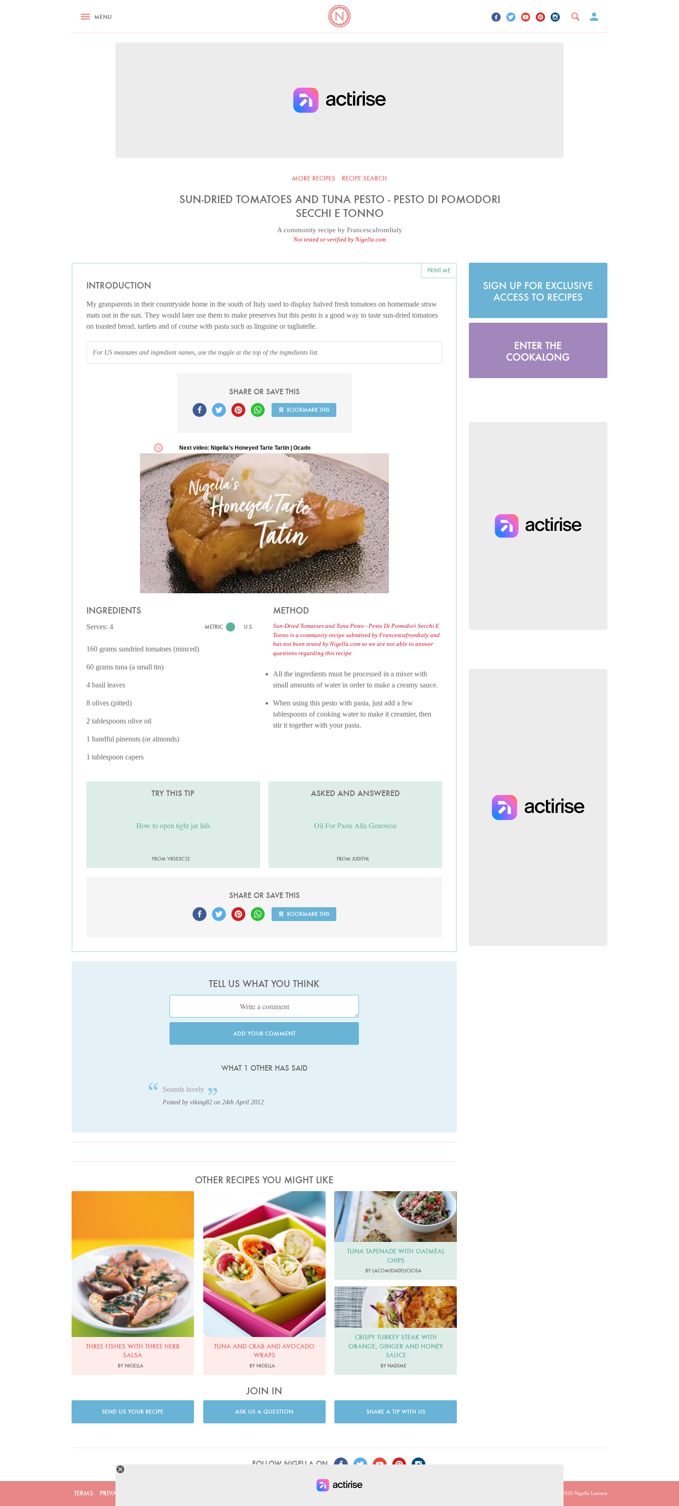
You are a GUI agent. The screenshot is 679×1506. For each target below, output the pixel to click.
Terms (83, 1493)
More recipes (313, 178)
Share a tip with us (395, 1412)
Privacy (112, 1493)
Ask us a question (264, 1412)
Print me (438, 270)
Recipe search (364, 178)
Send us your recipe (133, 1412)
